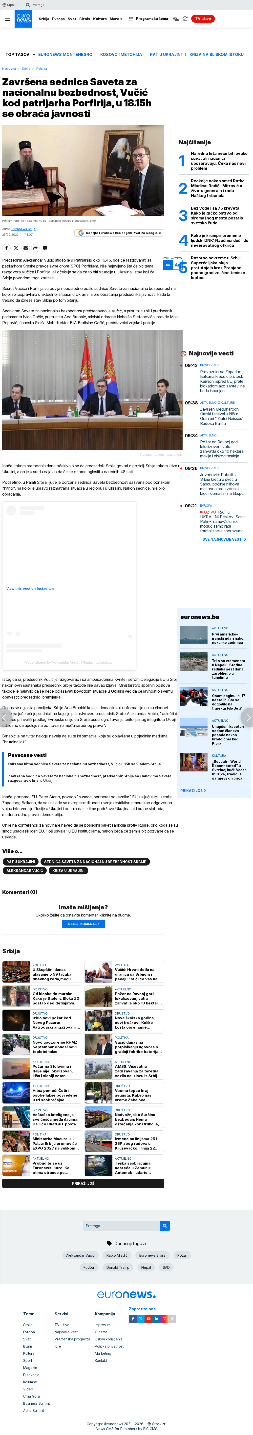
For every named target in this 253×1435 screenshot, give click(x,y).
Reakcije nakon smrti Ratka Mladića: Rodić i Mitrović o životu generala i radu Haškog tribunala (218, 188)
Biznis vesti (209, 365)
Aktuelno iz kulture (217, 402)
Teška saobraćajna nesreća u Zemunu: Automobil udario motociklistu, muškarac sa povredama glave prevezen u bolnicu (137, 1168)
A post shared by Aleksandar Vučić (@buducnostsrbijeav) (69, 662)
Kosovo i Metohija (121, 54)
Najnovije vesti (66, 1332)
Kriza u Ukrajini (68, 870)
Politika (41, 68)
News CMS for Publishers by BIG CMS (126, 1429)
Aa (168, 265)
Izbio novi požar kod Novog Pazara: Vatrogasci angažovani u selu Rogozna (56, 1023)
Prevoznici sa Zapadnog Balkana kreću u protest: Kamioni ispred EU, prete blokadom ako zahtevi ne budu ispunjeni (222, 381)
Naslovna (9, 68)
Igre (58, 1346)
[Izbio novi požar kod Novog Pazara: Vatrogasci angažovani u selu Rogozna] (16, 1020)
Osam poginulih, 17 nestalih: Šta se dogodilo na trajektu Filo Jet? (228, 702)
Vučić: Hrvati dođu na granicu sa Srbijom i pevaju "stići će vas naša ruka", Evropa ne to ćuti (138, 974)
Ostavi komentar (83, 924)
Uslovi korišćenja (109, 1339)
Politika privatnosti (109, 1346)
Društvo (40, 989)
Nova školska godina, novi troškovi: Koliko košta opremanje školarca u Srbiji (135, 1023)
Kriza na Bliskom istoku (217, 54)
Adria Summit (33, 1410)
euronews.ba (199, 616)
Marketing (103, 1353)
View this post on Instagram (30, 588)
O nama (101, 1332)
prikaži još (83, 1183)
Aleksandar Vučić (24, 870)
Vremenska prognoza (72, 1339)
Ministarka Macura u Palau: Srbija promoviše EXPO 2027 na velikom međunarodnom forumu (55, 1143)
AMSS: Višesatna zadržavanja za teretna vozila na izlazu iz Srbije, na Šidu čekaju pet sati (138, 1071)
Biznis (84, 19)
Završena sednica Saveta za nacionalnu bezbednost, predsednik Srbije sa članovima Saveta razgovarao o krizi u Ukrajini (89, 778)
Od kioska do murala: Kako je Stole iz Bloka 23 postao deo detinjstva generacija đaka (56, 998)
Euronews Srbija (152, 1255)
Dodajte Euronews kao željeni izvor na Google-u (123, 233)
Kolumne (30, 1382)
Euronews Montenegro (65, 54)
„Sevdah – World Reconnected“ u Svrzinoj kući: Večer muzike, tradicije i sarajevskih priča (229, 769)
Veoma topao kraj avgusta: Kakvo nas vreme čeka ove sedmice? (133, 1095)
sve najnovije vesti (223, 539)
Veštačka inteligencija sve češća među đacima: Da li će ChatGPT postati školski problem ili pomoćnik (55, 1119)
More (114, 19)
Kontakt (101, 1360)
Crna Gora (31, 1396)
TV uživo (62, 1325)
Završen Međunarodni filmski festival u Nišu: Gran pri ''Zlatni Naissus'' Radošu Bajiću (222, 416)
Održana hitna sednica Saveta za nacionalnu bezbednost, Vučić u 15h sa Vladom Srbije (84, 764)
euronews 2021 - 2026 (125, 1424)
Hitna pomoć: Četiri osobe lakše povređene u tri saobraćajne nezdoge (55, 1095)
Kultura (100, 19)
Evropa (58, 19)
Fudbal (89, 1267)
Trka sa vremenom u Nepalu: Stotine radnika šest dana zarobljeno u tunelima (228, 669)
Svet (72, 19)
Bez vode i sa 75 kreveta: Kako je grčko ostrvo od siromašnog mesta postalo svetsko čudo (217, 215)
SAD (166, 1267)
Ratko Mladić (116, 1255)
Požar (182, 1255)
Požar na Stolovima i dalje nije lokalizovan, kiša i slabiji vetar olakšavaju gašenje (53, 1071)
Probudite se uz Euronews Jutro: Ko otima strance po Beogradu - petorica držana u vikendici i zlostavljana (52, 1168)
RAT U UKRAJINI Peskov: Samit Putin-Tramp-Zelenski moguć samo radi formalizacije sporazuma (223, 522)
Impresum (102, 1325)
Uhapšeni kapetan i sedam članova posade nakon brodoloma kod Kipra (229, 734)
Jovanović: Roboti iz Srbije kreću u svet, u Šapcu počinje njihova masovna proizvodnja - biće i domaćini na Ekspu (222, 484)
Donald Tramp (117, 1267)
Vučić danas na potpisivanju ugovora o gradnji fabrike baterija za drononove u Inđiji (136, 1047)
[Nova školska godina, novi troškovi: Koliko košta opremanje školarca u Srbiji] (98, 1020)
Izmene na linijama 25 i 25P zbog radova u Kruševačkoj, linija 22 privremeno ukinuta (136, 1143)
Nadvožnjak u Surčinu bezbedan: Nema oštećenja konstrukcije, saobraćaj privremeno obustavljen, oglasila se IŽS (137, 1119)
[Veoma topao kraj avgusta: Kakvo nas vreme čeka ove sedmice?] (98, 1092)
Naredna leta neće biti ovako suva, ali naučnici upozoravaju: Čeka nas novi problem (219, 161)
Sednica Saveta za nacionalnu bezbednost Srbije (95, 862)
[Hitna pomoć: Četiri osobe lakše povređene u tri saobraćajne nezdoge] (16, 1092)
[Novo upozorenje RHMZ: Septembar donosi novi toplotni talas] (16, 1044)
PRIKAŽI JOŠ (191, 790)
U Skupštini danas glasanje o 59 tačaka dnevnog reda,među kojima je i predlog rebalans (52, 974)
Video (28, 1389)
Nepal (146, 1267)
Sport (27, 1360)
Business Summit (36, 1403)
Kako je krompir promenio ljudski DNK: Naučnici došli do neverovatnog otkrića (219, 240)
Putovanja (31, 1375)
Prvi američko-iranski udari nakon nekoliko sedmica (229, 638)
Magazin (30, 1368)
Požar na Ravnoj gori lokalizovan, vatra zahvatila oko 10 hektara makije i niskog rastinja (138, 998)
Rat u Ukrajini (166, 54)
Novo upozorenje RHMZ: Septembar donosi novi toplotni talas (55, 1047)
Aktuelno (123, 989)
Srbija (44, 19)
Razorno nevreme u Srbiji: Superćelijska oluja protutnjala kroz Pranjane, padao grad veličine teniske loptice (218, 267)
